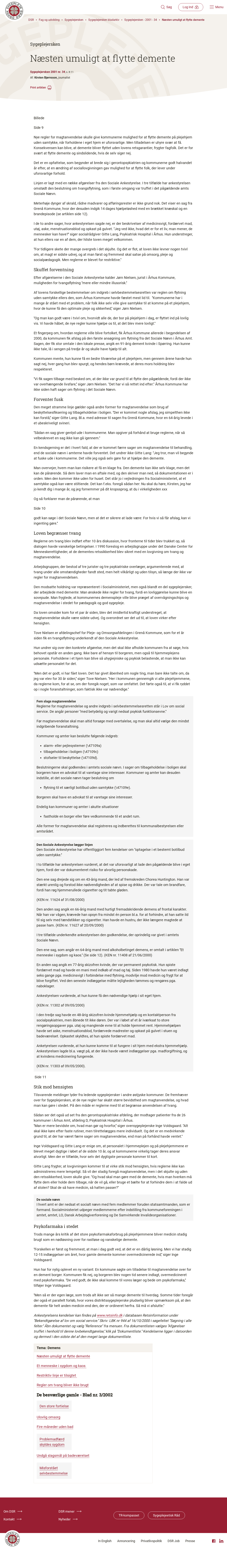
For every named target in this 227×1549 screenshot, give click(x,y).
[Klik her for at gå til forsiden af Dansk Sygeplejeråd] (82, 7)
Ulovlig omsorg (48, 1417)
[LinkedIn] (221, 1541)
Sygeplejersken (74, 20)
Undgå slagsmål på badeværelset (63, 1455)
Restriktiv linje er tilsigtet (57, 1375)
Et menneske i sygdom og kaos (61, 1366)
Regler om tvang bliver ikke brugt (63, 1385)
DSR (31, 20)
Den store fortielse (54, 1406)
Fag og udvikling (49, 20)
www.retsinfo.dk (109, 1315)
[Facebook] (214, 1541)
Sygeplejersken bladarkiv (103, 20)
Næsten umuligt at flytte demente (183, 20)
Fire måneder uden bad (55, 1427)
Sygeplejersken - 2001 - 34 (140, 20)
